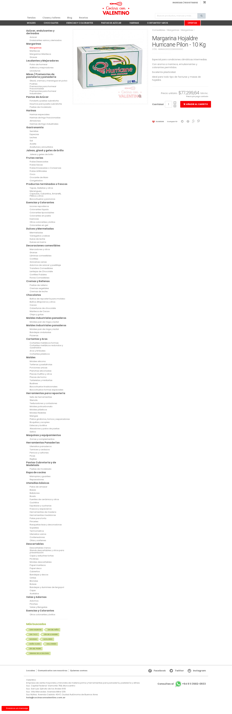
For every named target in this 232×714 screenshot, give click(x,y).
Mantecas (35, 51)
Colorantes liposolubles (42, 213)
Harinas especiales (40, 114)
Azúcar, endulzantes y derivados (40, 32)
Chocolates (49, 23)
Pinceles (34, 521)
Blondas (34, 581)
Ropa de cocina (36, 472)
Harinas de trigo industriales (44, 124)
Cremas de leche (39, 291)
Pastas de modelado (40, 107)
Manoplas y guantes (40, 476)
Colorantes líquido (39, 209)
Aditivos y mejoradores (42, 68)
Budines (34, 383)
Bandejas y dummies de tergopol (47, 587)
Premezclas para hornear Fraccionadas (43, 87)
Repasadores (37, 479)
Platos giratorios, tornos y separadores (50, 419)
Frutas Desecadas (39, 162)
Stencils (34, 400)
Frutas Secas (36, 165)
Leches (33, 137)
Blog (69, 17)
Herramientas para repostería (45, 393)
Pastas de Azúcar (109, 23)
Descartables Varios (40, 548)
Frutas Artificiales (38, 171)
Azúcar (33, 37)
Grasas (33, 57)
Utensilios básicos (37, 483)
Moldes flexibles (38, 413)
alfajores (47, 639)
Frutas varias (34, 157)
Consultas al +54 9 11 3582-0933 (182, 684)
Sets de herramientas (41, 397)
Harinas (132, 23)
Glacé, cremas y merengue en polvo (48, 81)
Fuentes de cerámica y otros (44, 499)
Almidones (35, 121)
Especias (34, 134)
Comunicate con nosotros (52, 670)
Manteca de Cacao (40, 311)
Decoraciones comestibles (43, 245)
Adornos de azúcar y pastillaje (45, 265)
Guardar (159, 121)
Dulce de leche (37, 239)
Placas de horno (38, 377)
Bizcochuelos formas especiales (46, 390)
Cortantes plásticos (40, 354)
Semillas (34, 131)
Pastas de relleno (39, 285)
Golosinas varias (38, 262)
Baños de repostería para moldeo (47, 299)
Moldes (30, 23)
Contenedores (37, 537)
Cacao (33, 305)
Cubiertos (35, 571)
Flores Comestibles (39, 278)
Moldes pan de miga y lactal (44, 322)
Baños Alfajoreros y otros (42, 302)
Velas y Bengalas (38, 607)
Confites (34, 259)
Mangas (34, 416)
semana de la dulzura (39, 653)
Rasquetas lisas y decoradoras (46, 525)
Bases (33, 490)
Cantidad (158, 104)
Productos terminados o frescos (46, 184)
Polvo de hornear (39, 64)
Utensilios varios (38, 534)
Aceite (33, 144)
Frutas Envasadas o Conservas (45, 168)
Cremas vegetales (39, 288)
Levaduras (35, 71)
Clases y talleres (51, 17)
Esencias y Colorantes (78, 23)
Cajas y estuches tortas (42, 556)
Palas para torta (38, 518)
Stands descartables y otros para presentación (47, 551)
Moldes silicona (38, 361)
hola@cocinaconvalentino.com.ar (45, 697)
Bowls (33, 496)
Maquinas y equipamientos (43, 435)
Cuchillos (34, 503)
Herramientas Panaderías (43, 442)
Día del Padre (35, 648)
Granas (33, 252)
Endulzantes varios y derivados (46, 40)
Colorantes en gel (39, 225)
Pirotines (34, 559)
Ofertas (192, 22)
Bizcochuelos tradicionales (43, 387)
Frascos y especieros (41, 509)
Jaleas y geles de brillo (41, 154)
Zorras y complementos (42, 439)
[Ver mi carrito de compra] (203, 2)
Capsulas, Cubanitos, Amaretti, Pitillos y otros (45, 195)
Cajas (33, 590)
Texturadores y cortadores (43, 403)
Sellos (33, 432)
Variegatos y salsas (40, 236)
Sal (31, 141)
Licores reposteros (39, 206)
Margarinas (33, 43)
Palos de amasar (38, 487)
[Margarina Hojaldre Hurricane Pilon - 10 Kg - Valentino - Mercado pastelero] (116, 8)
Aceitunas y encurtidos (41, 147)
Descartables (35, 544)
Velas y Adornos (36, 597)
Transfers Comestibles (41, 268)
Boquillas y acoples (40, 422)
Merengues (36, 191)
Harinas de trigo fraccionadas (45, 118)
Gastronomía (35, 127)
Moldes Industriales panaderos (46, 318)
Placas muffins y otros (41, 374)
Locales (30, 670)
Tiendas (31, 17)
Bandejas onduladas (40, 332)
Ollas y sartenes (38, 540)
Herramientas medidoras (43, 515)
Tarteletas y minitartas (41, 380)
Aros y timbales (37, 351)
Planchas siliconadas (40, 371)
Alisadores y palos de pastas (44, 429)
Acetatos (34, 594)
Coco (32, 174)
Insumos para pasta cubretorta (46, 104)
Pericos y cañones (39, 453)
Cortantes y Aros (156, 23)
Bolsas (33, 584)
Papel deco (36, 568)
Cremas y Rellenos (38, 281)
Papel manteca (38, 565)
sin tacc (34, 634)
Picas (32, 456)
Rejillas (33, 459)
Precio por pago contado (197, 96)
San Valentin (35, 629)
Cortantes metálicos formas (44, 343)
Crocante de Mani (39, 177)
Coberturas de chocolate (43, 308)
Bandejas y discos (39, 575)
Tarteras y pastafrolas (41, 364)
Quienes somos (78, 670)
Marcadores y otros (40, 249)
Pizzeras (34, 335)
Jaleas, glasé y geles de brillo (45, 150)
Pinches (34, 604)
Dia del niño (53, 629)
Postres (33, 84)
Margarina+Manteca (40, 54)
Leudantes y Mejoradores (42, 60)
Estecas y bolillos (38, 425)
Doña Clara (35, 644)
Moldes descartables (41, 562)
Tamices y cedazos (40, 449)
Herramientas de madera (43, 512)
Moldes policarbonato (41, 406)
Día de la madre (51, 634)
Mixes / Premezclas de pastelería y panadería (41, 76)
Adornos (34, 601)
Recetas (83, 17)
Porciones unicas (38, 368)
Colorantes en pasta (40, 216)
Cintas (33, 578)
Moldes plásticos (38, 410)
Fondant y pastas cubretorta (44, 101)
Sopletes (34, 528)
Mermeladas (36, 233)
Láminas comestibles (40, 256)
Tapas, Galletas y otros (41, 188)
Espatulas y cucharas (40, 506)
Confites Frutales (38, 275)
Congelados (36, 181)
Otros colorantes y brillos (42, 222)
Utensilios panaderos (41, 446)
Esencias (34, 219)
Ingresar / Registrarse (185, 2)
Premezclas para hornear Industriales (43, 92)
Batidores (35, 493)
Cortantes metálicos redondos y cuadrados (46, 346)
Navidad (33, 639)
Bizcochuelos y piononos (42, 199)
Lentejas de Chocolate (41, 271)
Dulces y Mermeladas (40, 228)
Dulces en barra (38, 242)
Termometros (37, 531)
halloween (51, 644)
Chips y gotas (37, 314)
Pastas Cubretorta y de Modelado (41, 464)
